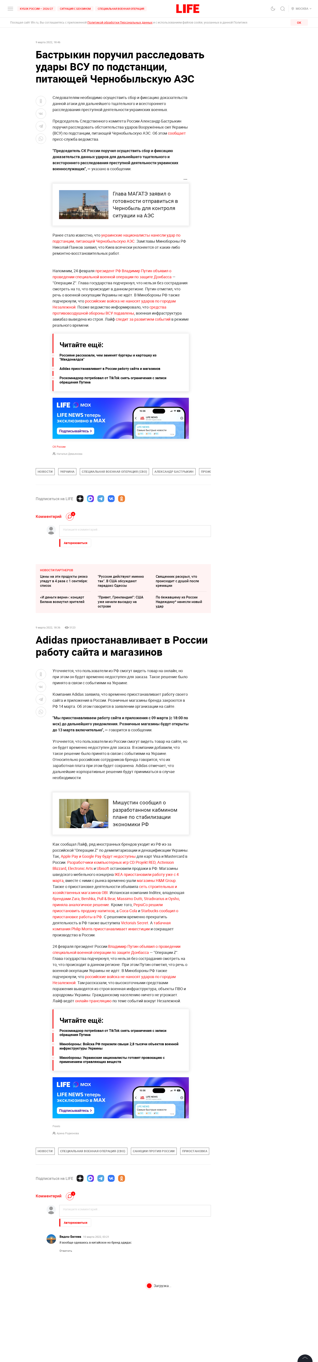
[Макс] (90, 498)
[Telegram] (100, 498)
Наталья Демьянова (69, 453)
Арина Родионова (68, 1133)
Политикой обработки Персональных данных (120, 22)
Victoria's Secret (134, 922)
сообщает (177, 133)
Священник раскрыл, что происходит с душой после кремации (177, 581)
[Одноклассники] (121, 498)
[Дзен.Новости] (80, 498)
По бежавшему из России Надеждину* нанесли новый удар (179, 602)
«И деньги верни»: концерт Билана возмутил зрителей (62, 599)
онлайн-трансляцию (93, 1000)
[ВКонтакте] (111, 498)
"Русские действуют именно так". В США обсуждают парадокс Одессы (121, 581)
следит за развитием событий (142, 319)
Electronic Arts (80, 868)
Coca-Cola (128, 910)
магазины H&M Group (156, 880)
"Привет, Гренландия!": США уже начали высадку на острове (120, 602)
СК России (59, 446)
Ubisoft (103, 868)
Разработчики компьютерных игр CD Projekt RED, (111, 862)
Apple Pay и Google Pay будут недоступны (99, 856)
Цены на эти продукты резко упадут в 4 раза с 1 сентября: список (64, 581)
